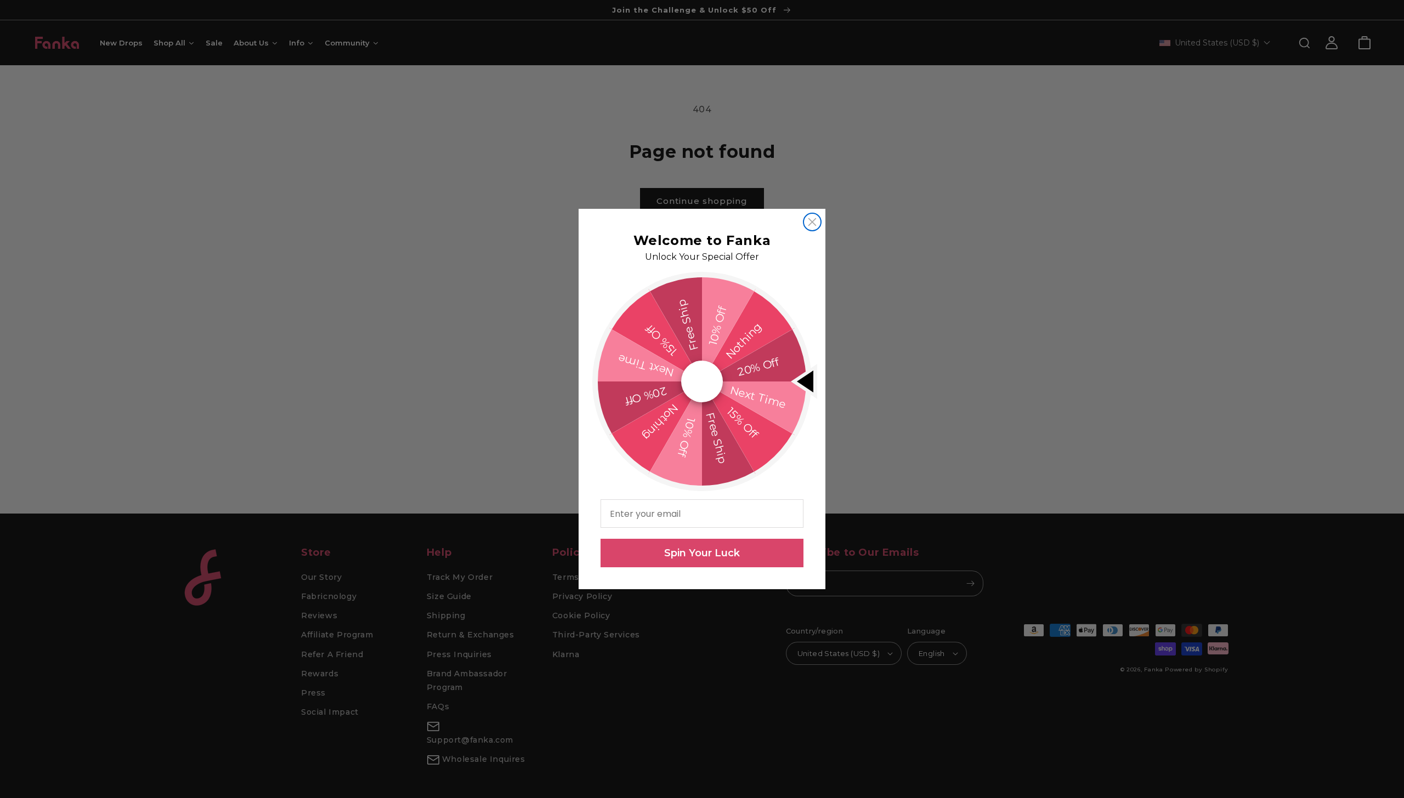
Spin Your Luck (702, 553)
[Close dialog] (812, 222)
